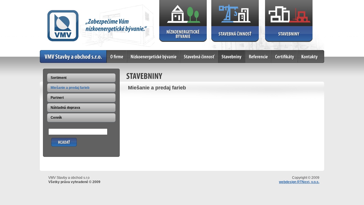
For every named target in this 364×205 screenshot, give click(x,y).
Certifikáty (279, 52)
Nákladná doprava (65, 108)
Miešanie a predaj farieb (70, 88)
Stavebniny (227, 52)
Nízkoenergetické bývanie (148, 52)
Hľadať (56, 140)
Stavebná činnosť (194, 52)
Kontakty (305, 52)
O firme (113, 52)
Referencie (254, 52)
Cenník (56, 118)
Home (44, 52)
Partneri (57, 98)
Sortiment (59, 78)
